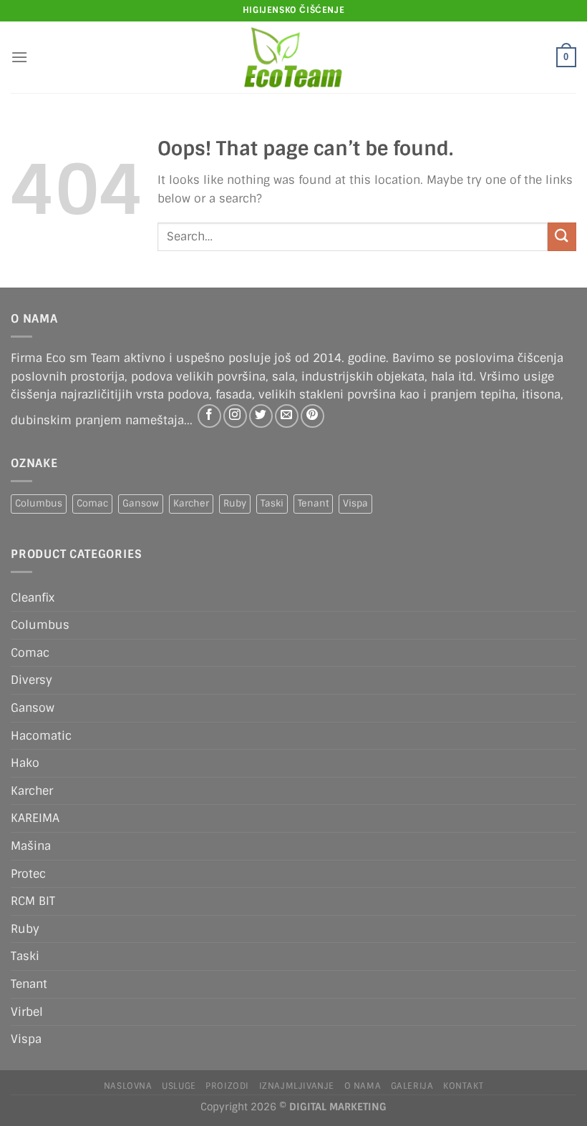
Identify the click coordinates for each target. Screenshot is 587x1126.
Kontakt (463, 1086)
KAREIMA (35, 818)
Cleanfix (32, 597)
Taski (272, 503)
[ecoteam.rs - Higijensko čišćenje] (294, 57)
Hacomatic (41, 735)
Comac (92, 503)
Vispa (355, 503)
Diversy (31, 679)
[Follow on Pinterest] (312, 416)
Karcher (191, 503)
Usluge (179, 1086)
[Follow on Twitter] (261, 416)
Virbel (27, 1011)
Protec (28, 873)
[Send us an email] (287, 416)
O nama (363, 1086)
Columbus (38, 503)
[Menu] (19, 56)
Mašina (31, 845)
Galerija (412, 1086)
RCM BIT (33, 901)
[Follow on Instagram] (235, 416)
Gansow (140, 503)
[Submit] (562, 236)
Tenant (313, 503)
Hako (25, 762)
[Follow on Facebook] (209, 416)
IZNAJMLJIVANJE (297, 1086)
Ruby (234, 503)
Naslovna (128, 1086)
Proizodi (227, 1086)
